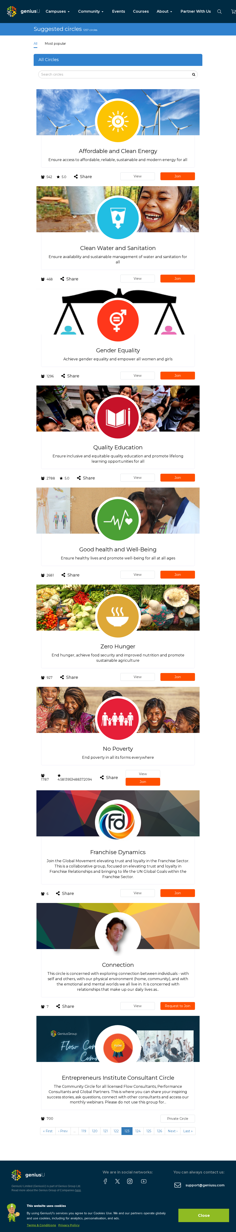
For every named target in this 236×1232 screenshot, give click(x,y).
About (163, 11)
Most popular (55, 43)
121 (105, 1131)
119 (83, 1131)
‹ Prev (63, 1131)
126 (159, 1131)
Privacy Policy (69, 1225)
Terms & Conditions (41, 1225)
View (138, 176)
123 (127, 1131)
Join (177, 176)
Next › (172, 1131)
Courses (141, 11)
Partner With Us (196, 11)
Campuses (56, 11)
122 (116, 1131)
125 (148, 1131)
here (78, 1190)
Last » (188, 1131)
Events (118, 11)
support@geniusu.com (205, 1185)
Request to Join (177, 1006)
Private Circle (177, 1119)
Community (89, 11)
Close (204, 1215)
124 (138, 1131)
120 (94, 1131)
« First (48, 1131)
